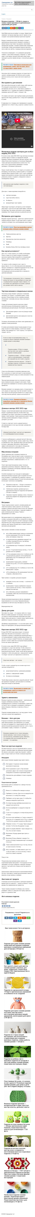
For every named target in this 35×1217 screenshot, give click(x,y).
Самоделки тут (7, 2)
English (3, 14)
